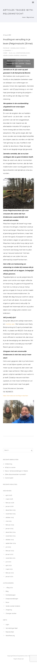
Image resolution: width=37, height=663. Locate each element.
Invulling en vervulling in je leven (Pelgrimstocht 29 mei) (18, 41)
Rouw (7, 602)
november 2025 (10, 514)
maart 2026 (9, 499)
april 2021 (9, 565)
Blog (7, 591)
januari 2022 (9, 554)
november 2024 (11, 536)
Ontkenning (8, 464)
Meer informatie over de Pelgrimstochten (15, 395)
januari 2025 (9, 528)
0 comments (7, 50)
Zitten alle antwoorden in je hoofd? (15, 474)
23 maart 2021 (7, 35)
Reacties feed (10, 632)
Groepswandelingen (23, 53)
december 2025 (10, 510)
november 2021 (10, 558)
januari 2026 (9, 506)
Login (7, 624)
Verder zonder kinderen (11, 55)
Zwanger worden (11, 613)
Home (23, 17)
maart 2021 (9, 569)
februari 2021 (10, 573)
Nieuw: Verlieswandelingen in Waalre (16, 471)
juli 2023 (8, 547)
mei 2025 (8, 521)
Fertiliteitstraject (10, 595)
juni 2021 (8, 562)
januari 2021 (9, 576)
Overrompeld (9, 478)
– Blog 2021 (9, 587)
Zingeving (23, 55)
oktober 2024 (10, 539)
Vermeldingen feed (11, 628)
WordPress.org (10, 635)
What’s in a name (10, 467)
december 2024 (11, 532)
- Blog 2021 (11, 53)
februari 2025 (10, 525)
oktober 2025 (10, 517)
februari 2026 (10, 502)
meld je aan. (10, 324)
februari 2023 (10, 550)
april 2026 (9, 495)
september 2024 (11, 543)
